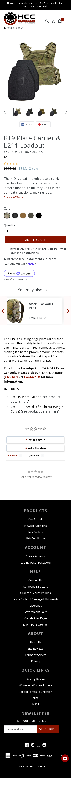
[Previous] (3, 310)
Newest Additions (35, 526)
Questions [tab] (34, 455)
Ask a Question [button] (37, 448)
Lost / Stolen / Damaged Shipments (35, 599)
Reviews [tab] (12, 455)
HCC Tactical (37, 766)
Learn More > (13, 197)
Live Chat (36, 605)
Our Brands (35, 519)
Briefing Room (35, 538)
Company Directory (35, 586)
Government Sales (35, 612)
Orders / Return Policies (35, 593)
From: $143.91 (38, 318)
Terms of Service (35, 655)
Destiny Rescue (35, 679)
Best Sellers (35, 532)
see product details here (40, 411)
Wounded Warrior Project (35, 685)
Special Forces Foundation (35, 692)
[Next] (67, 310)
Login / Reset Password (35, 562)
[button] (65, 758)
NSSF (35, 704)
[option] (18, 112)
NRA (35, 698)
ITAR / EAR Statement (35, 624)
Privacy (35, 661)
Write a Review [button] (37, 439)
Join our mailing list (31, 721)
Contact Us (32, 377)
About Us (35, 642)
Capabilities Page (35, 618)
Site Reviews (35, 648)
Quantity (9, 225)
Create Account (35, 556)
